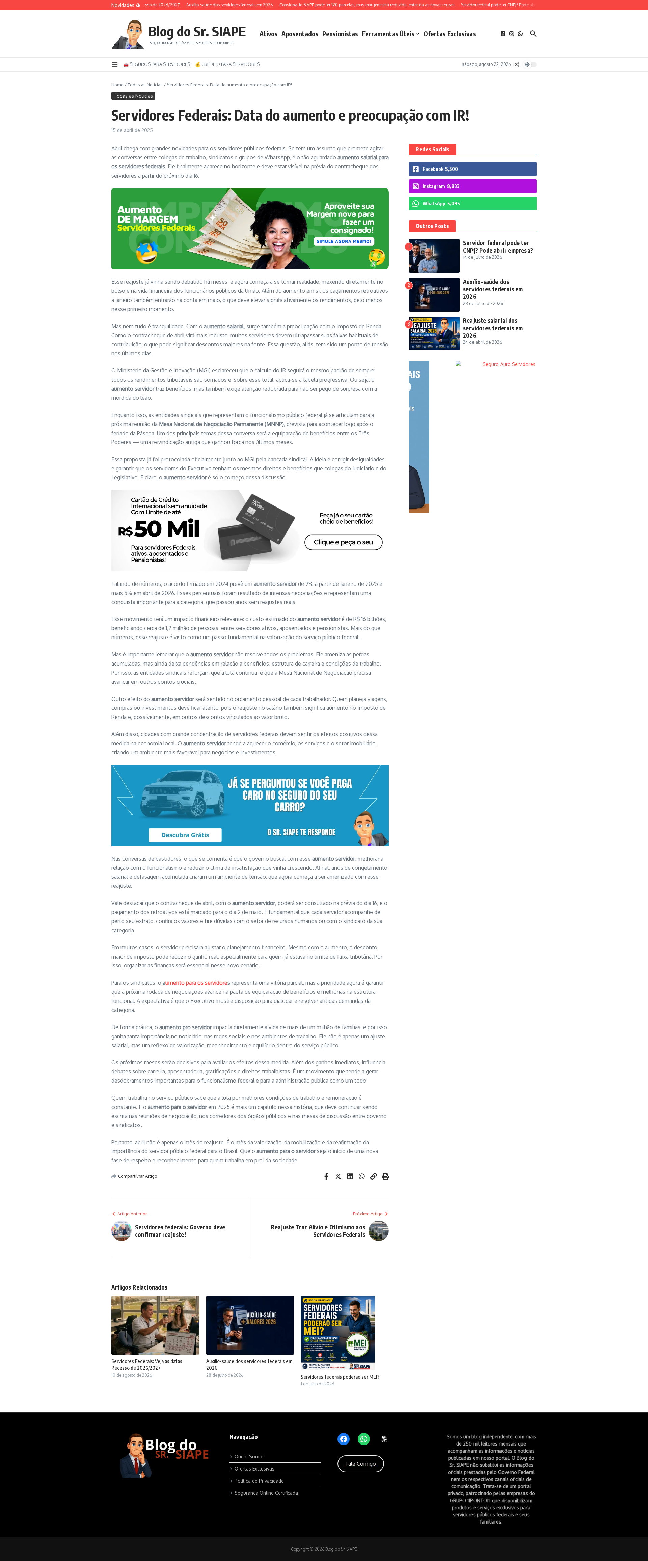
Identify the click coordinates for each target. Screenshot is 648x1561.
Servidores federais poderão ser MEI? (340, 1377)
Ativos (268, 34)
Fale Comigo (360, 1463)
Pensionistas (340, 34)
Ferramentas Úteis (388, 34)
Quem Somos (250, 1456)
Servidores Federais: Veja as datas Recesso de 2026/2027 (146, 1364)
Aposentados (299, 34)
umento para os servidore (196, 982)
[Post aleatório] (517, 64)
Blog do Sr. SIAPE (197, 31)
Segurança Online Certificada (266, 1493)
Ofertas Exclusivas (450, 34)
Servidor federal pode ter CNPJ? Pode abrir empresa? (498, 246)
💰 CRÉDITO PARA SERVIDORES (227, 64)
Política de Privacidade (259, 1481)
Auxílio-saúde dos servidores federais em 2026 (493, 289)
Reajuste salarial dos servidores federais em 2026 (493, 328)
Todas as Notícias (145, 84)
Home (117, 84)
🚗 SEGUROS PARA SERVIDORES (156, 64)
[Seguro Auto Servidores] (448, 364)
